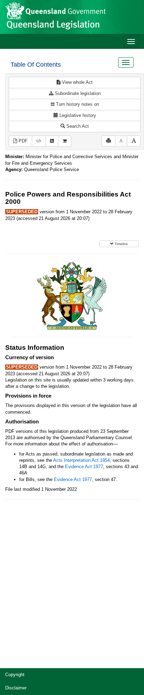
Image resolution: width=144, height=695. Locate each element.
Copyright (14, 674)
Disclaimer (16, 687)
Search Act (77, 126)
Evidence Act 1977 (84, 466)
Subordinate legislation (77, 93)
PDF (22, 140)
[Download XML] (39, 141)
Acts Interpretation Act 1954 (81, 460)
